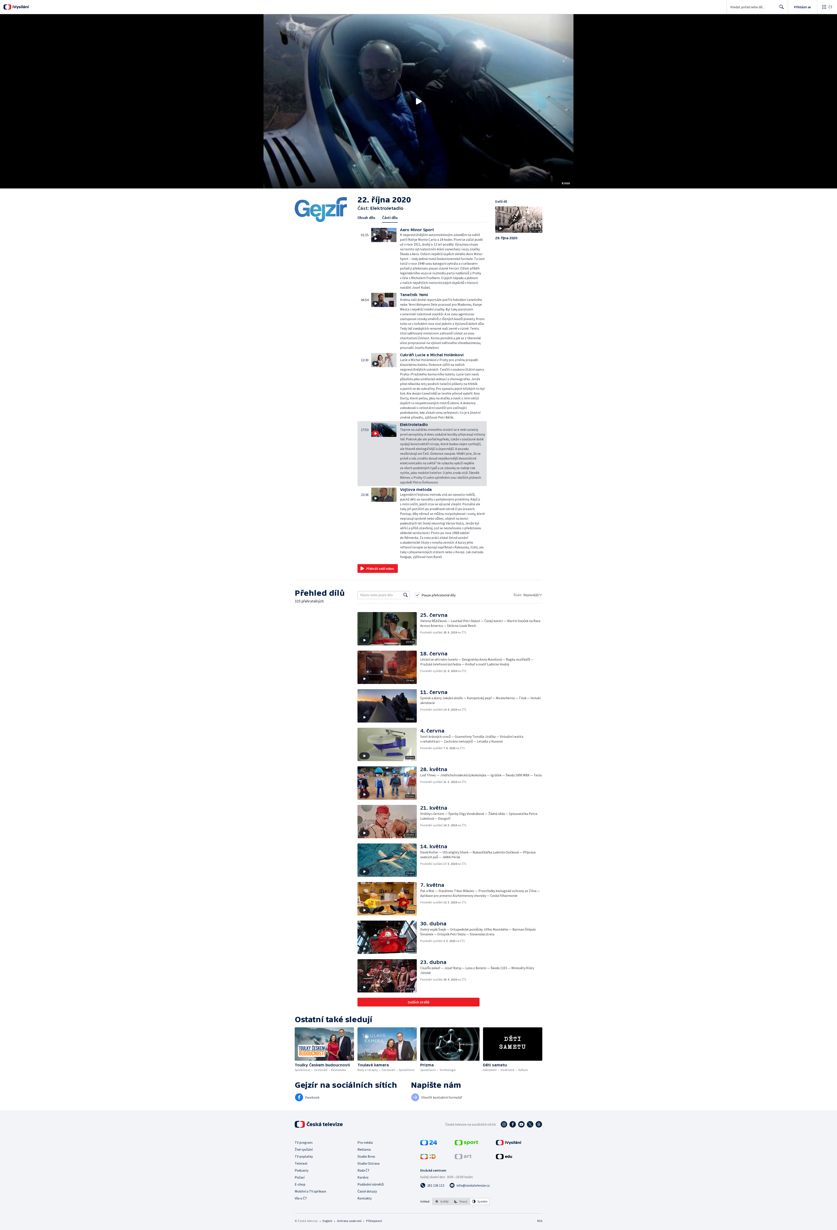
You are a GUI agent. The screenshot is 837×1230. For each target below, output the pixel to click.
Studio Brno (366, 1156)
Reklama (364, 1149)
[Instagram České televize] (503, 1124)
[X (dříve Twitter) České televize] (530, 1124)
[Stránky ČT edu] (504, 1158)
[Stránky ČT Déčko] (428, 1158)
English (327, 1221)
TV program (304, 1142)
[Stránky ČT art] (463, 1158)
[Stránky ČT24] (428, 1144)
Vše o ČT (301, 1198)
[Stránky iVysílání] (508, 1144)
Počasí (300, 1177)
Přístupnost (374, 1221)
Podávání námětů (370, 1184)
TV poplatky (304, 1156)
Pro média (365, 1142)
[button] (418, 101)
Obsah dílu (366, 217)
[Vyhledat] (405, 595)
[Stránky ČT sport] (466, 1144)
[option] (442, 1201)
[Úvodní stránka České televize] (319, 1124)
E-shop (300, 1184)
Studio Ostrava (368, 1163)
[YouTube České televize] (521, 1124)
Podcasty (301, 1170)
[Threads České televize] (538, 1124)
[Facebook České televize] (512, 1124)
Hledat (782, 7)
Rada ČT (363, 1170)
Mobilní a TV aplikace (310, 1191)
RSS (540, 1221)
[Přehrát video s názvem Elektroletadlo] (418, 101)
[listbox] (461, 1201)
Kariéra (362, 1177)
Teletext (301, 1163)
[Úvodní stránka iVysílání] (20, 7)
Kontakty (364, 1198)
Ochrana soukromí (349, 1221)
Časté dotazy (367, 1191)
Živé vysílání (304, 1149)
